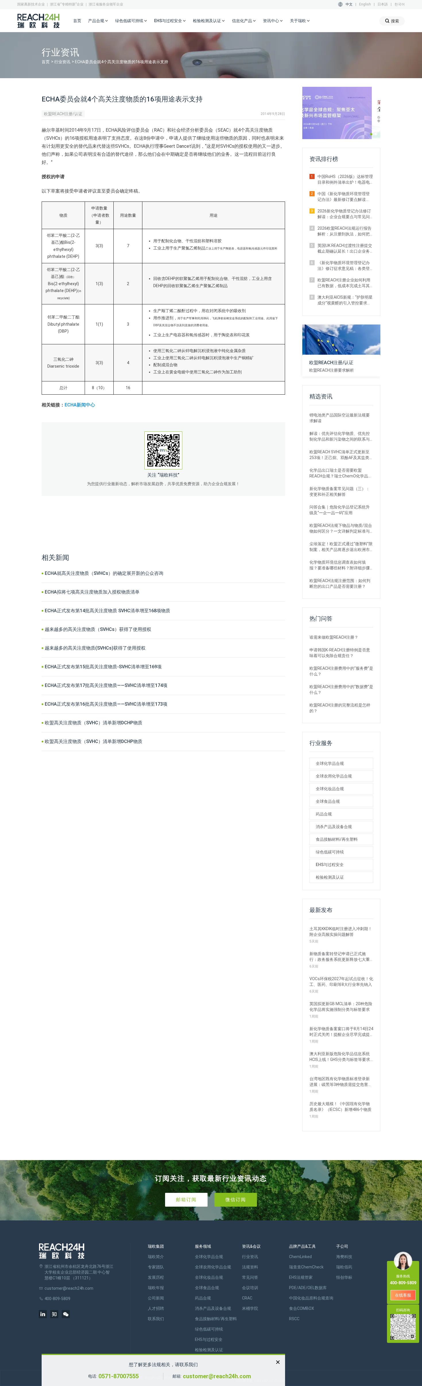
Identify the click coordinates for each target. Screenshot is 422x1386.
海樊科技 (344, 1256)
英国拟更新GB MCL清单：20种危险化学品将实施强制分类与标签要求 (340, 1006)
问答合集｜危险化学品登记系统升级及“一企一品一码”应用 (339, 510)
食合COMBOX (301, 1308)
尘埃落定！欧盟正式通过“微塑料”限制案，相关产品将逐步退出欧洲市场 (341, 547)
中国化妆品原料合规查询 (311, 1298)
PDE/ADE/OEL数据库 (308, 1287)
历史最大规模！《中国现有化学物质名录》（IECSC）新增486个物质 (340, 1106)
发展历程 (156, 1277)
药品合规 (324, 814)
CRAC (247, 1298)
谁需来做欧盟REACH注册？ (333, 637)
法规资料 (250, 1267)
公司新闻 (156, 1298)
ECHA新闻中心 (80, 405)
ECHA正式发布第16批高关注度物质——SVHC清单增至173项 (106, 704)
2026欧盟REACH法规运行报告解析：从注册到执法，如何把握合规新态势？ (344, 231)
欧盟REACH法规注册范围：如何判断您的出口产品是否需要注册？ (339, 583)
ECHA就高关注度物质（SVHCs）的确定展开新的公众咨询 (104, 573)
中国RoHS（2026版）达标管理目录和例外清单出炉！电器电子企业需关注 (345, 179)
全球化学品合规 (330, 763)
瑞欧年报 (156, 1287)
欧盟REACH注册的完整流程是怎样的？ (339, 708)
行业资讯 (62, 61)
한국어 (399, 4)
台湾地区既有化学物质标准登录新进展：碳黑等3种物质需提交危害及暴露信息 (340, 1081)
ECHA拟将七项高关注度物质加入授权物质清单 (92, 592)
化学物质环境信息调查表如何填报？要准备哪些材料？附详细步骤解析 (339, 565)
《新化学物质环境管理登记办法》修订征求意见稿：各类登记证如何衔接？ (344, 265)
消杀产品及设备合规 (334, 826)
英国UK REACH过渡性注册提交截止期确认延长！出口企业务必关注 (345, 248)
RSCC (294, 1318)
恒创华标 (344, 1277)
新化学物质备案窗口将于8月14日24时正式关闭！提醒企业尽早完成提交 (341, 1031)
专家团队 (156, 1267)
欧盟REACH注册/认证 (63, 114)
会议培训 (250, 1287)
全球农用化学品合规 (334, 776)
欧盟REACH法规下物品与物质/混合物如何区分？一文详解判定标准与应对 (340, 528)
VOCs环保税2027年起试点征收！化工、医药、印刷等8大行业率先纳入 (341, 981)
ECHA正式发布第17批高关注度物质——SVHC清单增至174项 (106, 685)
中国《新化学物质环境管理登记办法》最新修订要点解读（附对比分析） (344, 196)
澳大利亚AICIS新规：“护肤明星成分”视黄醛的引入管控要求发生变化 (345, 300)
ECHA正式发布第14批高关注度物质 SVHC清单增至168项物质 (107, 610)
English (365, 4)
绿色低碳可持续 (330, 852)
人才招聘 (156, 1308)
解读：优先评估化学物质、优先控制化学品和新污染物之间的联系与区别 (339, 436)
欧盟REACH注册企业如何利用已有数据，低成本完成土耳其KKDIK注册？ (344, 283)
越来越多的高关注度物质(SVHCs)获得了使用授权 (95, 648)
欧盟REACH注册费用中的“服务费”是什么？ (341, 671)
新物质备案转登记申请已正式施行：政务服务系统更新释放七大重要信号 (339, 956)
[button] (371, 134)
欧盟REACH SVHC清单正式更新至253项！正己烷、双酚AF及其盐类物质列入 (341, 455)
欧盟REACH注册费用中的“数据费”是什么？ (341, 689)
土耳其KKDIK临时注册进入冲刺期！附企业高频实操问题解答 (340, 931)
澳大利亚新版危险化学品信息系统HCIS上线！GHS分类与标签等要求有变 (339, 1056)
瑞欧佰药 (344, 1267)
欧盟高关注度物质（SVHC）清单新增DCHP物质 (93, 722)
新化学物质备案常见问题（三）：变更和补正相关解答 (339, 491)
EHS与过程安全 (330, 864)
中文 (349, 4)
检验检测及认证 (330, 877)
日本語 (383, 4)
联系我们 (156, 1318)
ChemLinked (300, 1256)
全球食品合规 (328, 801)
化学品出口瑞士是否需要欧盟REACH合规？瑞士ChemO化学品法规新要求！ (340, 473)
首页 (77, 20)
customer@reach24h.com (217, 1376)
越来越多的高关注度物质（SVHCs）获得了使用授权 (98, 629)
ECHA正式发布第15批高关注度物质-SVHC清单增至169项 (103, 666)
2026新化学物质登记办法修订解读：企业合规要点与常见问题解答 (344, 214)
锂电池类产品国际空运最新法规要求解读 (339, 418)
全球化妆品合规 (330, 788)
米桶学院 (250, 1308)
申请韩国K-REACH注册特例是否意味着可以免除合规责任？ (339, 653)
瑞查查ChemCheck (306, 1267)
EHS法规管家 (301, 1277)
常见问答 (250, 1277)
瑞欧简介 (156, 1256)
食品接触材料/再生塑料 (337, 839)
